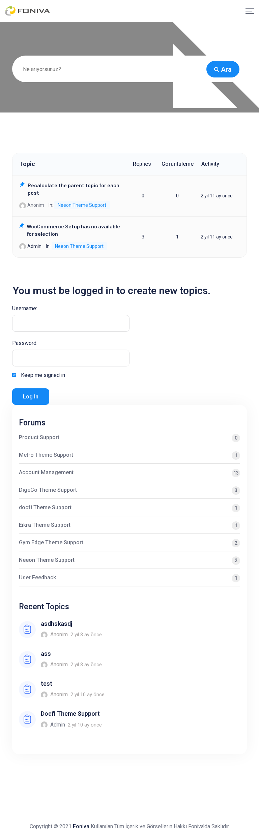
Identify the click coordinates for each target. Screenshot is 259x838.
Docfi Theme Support (70, 713)
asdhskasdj (56, 623)
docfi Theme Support (128, 507)
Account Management (129, 472)
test (46, 683)
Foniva (81, 826)
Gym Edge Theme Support (128, 542)
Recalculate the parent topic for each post (73, 189)
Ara (226, 69)
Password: (24, 343)
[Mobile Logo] (27, 11)
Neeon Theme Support (82, 205)
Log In (30, 396)
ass (46, 653)
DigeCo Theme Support (128, 490)
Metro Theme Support (128, 455)
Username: (24, 308)
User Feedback (128, 577)
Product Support (128, 437)
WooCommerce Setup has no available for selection (73, 230)
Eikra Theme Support (128, 525)
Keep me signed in (43, 375)
